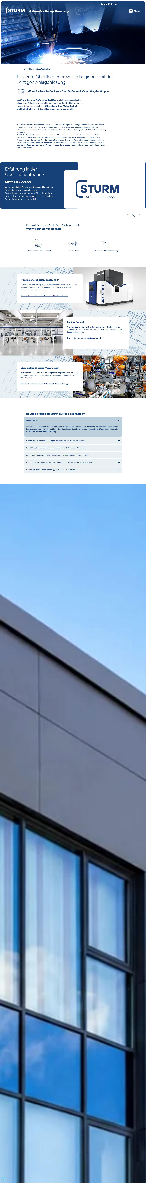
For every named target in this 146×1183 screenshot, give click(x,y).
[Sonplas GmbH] (15, 11)
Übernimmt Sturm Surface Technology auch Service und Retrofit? (50, 470)
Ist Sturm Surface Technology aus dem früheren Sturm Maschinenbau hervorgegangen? (59, 462)
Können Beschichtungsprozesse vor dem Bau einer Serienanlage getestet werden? (57, 455)
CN (109, 4)
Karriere (104, 4)
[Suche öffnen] (116, 4)
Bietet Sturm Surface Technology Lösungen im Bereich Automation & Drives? (55, 448)
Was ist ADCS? (32, 420)
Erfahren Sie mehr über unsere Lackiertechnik (84, 338)
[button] (3, 1179)
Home (25, 69)
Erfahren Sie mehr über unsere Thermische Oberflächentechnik (44, 296)
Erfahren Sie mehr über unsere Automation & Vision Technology (44, 384)
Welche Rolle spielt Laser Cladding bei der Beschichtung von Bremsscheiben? (55, 440)
